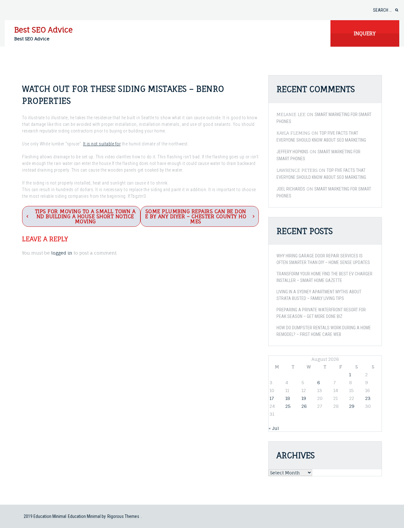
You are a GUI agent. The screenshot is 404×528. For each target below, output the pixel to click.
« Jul (274, 428)
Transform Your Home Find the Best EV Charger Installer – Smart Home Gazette (324, 277)
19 (303, 398)
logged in (61, 252)
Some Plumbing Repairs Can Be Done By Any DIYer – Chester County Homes (195, 216)
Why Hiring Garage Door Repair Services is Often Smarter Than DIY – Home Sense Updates (323, 259)
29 (351, 406)
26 (304, 406)
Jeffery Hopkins (292, 151)
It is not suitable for (102, 143)
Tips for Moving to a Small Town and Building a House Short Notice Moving (85, 216)
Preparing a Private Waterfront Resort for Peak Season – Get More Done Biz (321, 313)
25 (288, 406)
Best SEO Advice (43, 29)
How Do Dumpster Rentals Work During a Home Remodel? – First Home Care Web (323, 331)
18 (287, 398)
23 (368, 398)
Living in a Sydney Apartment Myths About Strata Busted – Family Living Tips (318, 295)
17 (272, 398)
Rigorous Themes (123, 516)
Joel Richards (290, 188)
